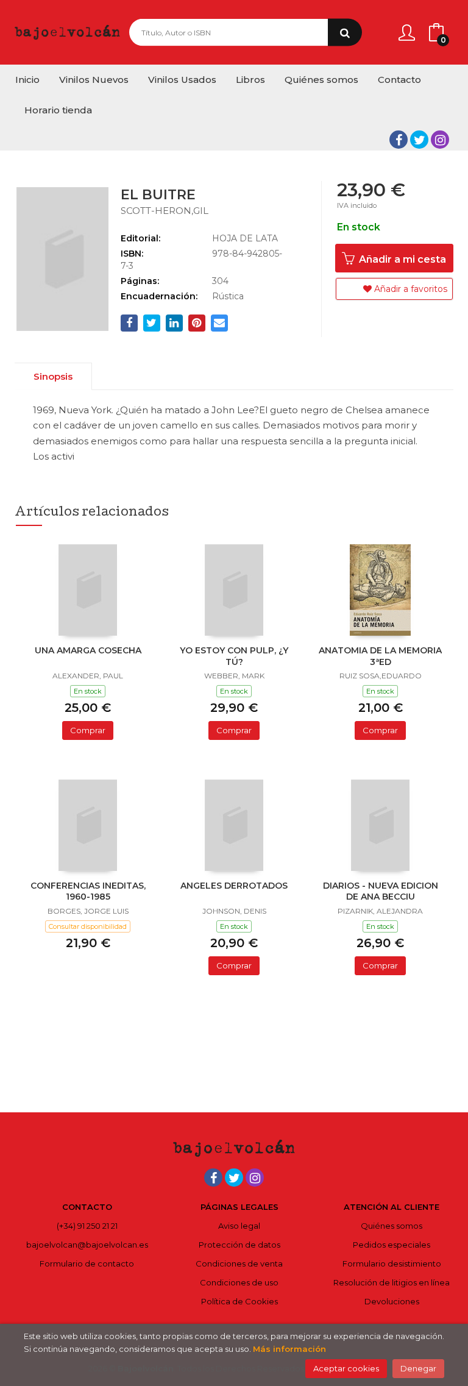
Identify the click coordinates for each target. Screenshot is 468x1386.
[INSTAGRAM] (440, 139)
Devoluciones (391, 1301)
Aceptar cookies (346, 1368)
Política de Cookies (239, 1301)
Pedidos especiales (391, 1244)
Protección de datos (239, 1244)
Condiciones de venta (239, 1263)
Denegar (418, 1368)
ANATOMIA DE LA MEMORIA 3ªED (380, 656)
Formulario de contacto (87, 1263)
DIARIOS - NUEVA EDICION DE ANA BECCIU (380, 891)
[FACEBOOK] (398, 139)
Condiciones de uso (239, 1282)
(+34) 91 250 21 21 (87, 1226)
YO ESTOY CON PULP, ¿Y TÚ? (234, 656)
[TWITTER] (419, 139)
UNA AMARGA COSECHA (88, 650)
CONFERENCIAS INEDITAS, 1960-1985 (88, 891)
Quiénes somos (391, 1226)
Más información (289, 1349)
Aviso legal (239, 1226)
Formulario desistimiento (391, 1263)
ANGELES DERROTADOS (234, 885)
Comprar (87, 730)
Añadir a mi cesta (401, 259)
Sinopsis (53, 376)
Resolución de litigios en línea (391, 1282)
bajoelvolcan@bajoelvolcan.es (87, 1244)
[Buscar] (345, 32)
